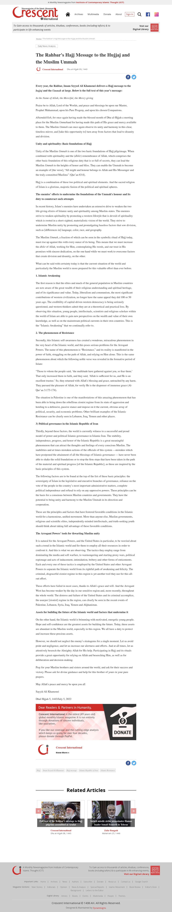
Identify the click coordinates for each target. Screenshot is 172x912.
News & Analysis (79, 887)
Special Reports (97, 887)
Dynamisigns (99, 907)
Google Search (141, 881)
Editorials (51, 887)
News (64, 881)
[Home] (67, 14)
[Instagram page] (156, 14)
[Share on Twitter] (133, 76)
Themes (122, 896)
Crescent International (61, 830)
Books (75, 896)
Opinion (63, 887)
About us (112, 881)
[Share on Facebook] (127, 76)
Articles (64, 896)
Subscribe (88, 881)
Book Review (135, 887)
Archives (54, 881)
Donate (100, 881)
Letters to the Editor (94, 890)
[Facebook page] (147, 14)
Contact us (125, 881)
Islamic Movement (117, 887)
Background (76, 890)
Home (43, 881)
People (111, 896)
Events (85, 896)
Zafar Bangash (111, 830)
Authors (75, 881)
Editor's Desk (151, 887)
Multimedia (98, 896)
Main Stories (37, 887)
